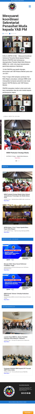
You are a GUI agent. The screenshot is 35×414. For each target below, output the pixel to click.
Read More (19, 159)
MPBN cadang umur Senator (19, 153)
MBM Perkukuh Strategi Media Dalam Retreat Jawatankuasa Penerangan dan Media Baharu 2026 (17, 197)
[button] (17, 162)
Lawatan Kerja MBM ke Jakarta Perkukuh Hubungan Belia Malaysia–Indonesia (15, 339)
